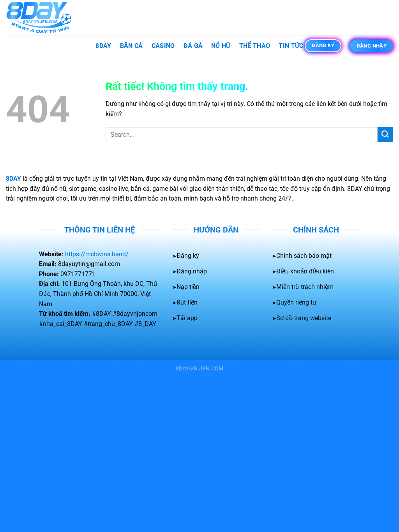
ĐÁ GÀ (193, 45)
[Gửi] (385, 134)
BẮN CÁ (131, 45)
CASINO (163, 45)
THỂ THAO (254, 45)
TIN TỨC (291, 45)
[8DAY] (45, 17)
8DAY (103, 45)
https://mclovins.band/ (97, 254)
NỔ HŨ (221, 45)
